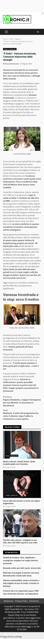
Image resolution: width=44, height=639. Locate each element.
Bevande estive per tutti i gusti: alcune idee (22, 568)
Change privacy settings (11, 636)
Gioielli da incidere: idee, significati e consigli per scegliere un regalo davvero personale (20, 560)
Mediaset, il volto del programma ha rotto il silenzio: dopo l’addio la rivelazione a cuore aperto (20, 414)
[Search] (38, 32)
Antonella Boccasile (12, 64)
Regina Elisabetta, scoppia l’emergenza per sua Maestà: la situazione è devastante (22, 401)
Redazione (8, 601)
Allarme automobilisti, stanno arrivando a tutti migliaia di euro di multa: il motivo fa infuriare (21, 583)
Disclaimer (34, 601)
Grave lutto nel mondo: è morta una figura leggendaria (22, 484)
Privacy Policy (21, 601)
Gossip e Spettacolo (10, 49)
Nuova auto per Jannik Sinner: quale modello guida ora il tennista (22, 445)
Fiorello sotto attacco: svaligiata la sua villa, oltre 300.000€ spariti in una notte (22, 523)
